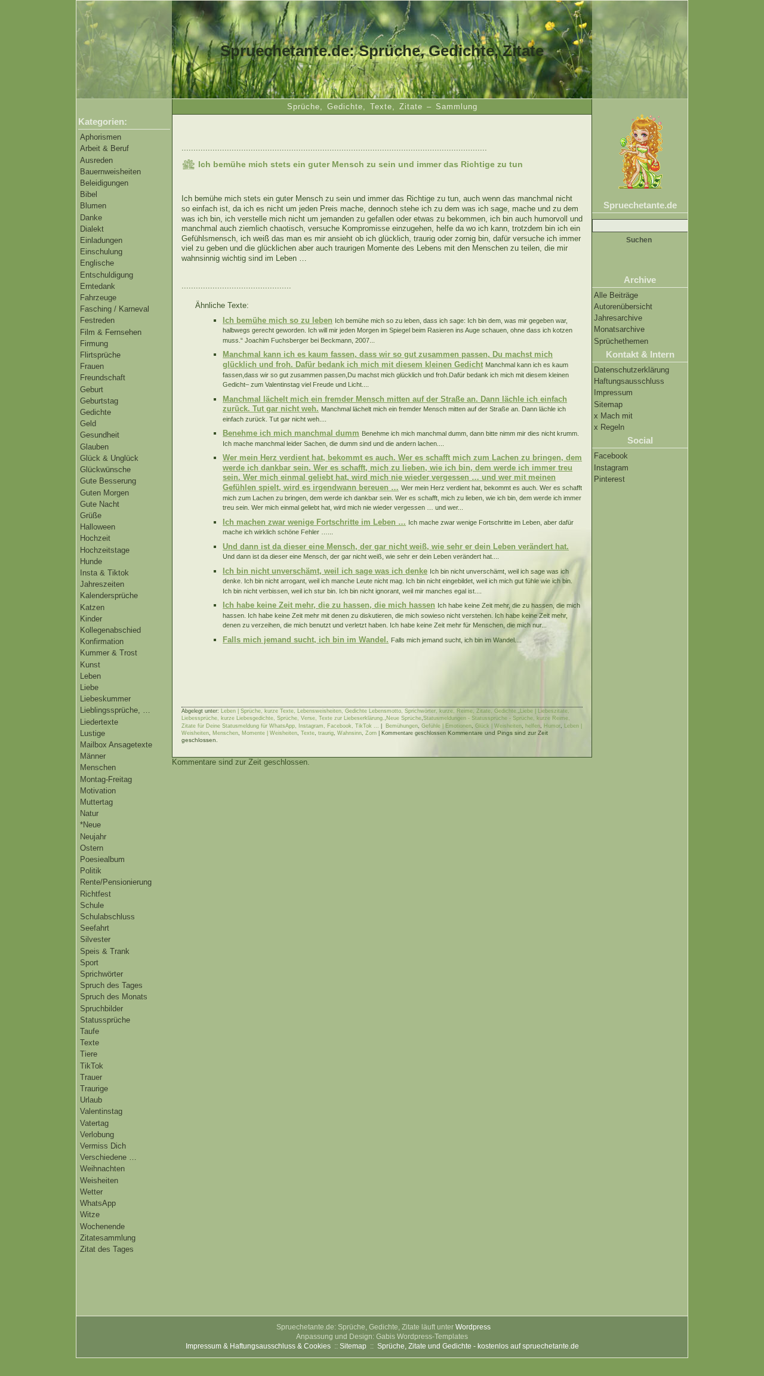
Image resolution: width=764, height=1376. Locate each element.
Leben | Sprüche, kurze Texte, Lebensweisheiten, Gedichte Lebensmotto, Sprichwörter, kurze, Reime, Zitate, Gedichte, (369, 711)
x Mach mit (613, 415)
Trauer (91, 1077)
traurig (326, 733)
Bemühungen (402, 726)
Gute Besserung (108, 480)
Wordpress (473, 1327)
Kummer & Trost (108, 652)
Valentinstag (101, 1111)
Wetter (91, 1191)
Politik (90, 870)
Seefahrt (94, 928)
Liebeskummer (105, 698)
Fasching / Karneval (114, 308)
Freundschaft (102, 377)
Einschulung (101, 251)
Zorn (371, 733)
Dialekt (92, 228)
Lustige (92, 733)
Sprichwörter (101, 973)
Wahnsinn (349, 733)
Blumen (93, 205)
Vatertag (94, 1123)
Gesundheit (99, 434)
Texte (89, 1042)
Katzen (92, 607)
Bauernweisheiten (110, 171)
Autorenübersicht (623, 306)
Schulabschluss (107, 916)
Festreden (97, 320)
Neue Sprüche (403, 718)
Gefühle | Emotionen (446, 726)
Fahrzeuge (98, 297)
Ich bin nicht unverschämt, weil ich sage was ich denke (325, 571)
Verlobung (97, 1134)
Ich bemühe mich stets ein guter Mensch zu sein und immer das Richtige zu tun (360, 164)
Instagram (611, 467)
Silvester (95, 939)
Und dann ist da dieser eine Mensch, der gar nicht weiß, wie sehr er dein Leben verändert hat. (396, 546)
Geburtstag (99, 400)
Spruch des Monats (113, 996)
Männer (93, 756)
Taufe (89, 1031)
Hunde (91, 561)
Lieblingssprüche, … (115, 710)
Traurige (94, 1088)
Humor (552, 726)
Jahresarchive (618, 317)
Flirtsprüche (100, 354)
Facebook (611, 455)
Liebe (89, 687)
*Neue (90, 824)
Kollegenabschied (110, 630)
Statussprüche (105, 1019)
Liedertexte (99, 722)
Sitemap (608, 404)
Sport (89, 962)
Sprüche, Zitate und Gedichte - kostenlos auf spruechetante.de (478, 1346)
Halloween (97, 526)
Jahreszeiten (102, 584)
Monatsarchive (619, 329)
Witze (90, 1214)
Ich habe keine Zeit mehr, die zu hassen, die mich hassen (329, 605)
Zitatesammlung (107, 1237)
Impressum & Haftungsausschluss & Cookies (258, 1346)
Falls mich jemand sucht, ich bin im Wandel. (306, 639)
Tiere (88, 1053)
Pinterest (609, 479)
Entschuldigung (106, 274)
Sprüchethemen (621, 341)
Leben (90, 676)
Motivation (98, 790)
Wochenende (102, 1226)
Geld (88, 423)
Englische (97, 262)
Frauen (92, 366)
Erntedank (97, 286)
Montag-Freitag (106, 779)
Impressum (613, 392)
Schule (92, 905)
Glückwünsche (105, 469)
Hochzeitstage (105, 550)
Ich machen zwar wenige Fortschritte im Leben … (314, 522)
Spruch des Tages (111, 985)
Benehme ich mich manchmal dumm (291, 433)
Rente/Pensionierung (116, 882)
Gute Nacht (99, 504)
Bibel (88, 194)
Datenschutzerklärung (631, 369)
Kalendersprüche (109, 595)
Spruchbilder (101, 1008)
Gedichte (95, 412)
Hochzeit (95, 538)
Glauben (94, 446)
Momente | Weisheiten (269, 733)
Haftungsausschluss (629, 381)
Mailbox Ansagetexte (116, 744)
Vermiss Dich (103, 1145)
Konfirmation (102, 641)
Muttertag (96, 802)
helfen (532, 726)
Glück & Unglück (109, 458)
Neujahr (93, 836)
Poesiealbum (102, 859)
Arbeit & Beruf (104, 148)
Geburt (91, 389)
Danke (91, 217)
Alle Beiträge (616, 295)
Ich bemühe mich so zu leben (277, 320)
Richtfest (95, 893)
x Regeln (609, 427)
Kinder (91, 618)
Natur (89, 813)
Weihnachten (102, 1168)
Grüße (90, 515)
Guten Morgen (104, 492)
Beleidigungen (104, 182)
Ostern (91, 848)
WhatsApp (98, 1203)
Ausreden (96, 160)
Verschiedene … (108, 1157)
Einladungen (101, 240)
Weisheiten (99, 1180)
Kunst (90, 664)
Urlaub (91, 1099)
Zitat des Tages (107, 1249)
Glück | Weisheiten (498, 726)
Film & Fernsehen (110, 332)
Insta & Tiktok (104, 572)
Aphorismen (100, 137)
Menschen (98, 767)
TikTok (91, 1065)
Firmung (94, 343)
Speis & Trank (105, 951)
